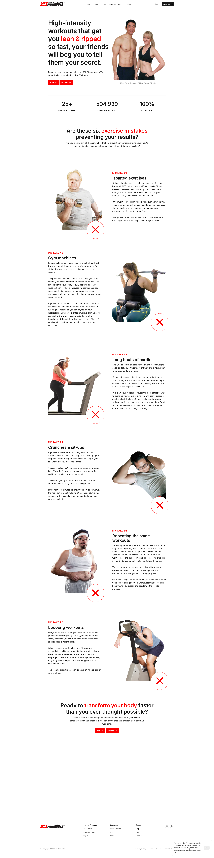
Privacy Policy (141, 849)
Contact (139, 836)
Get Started (87, 829)
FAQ (137, 832)
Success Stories (89, 832)
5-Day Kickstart (115, 829)
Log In (85, 836)
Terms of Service (155, 849)
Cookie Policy (169, 849)
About (112, 836)
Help (137, 829)
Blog (111, 832)
